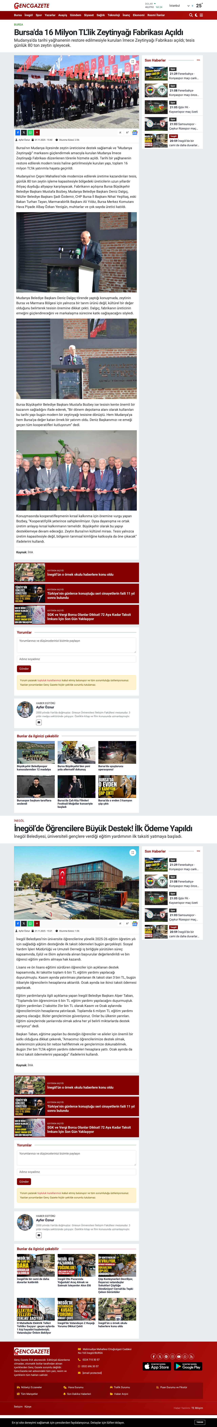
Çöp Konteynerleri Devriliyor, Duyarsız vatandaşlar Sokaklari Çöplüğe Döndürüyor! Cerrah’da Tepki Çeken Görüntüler (115, 1285)
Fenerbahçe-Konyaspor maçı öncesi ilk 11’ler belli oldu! (184, 93)
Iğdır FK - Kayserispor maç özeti (183, 109)
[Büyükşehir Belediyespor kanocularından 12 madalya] (36, 752)
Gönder (24, 668)
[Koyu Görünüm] (195, 15)
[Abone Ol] (135, 132)
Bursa (18, 15)
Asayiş (62, 15)
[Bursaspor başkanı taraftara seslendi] (36, 786)
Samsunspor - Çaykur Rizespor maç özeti (182, 126)
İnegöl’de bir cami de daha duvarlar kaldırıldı (183, 143)
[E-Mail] (39, 722)
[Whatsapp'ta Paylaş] (30, 132)
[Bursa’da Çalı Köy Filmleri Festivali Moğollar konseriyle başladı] (76, 786)
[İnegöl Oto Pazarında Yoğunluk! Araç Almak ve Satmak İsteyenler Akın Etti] (76, 1265)
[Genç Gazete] (32, 5)
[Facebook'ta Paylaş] (17, 132)
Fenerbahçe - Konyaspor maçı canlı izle (183, 76)
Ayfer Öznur (24, 140)
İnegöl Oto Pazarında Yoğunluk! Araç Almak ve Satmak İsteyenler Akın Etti (74, 1282)
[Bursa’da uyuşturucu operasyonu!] (117, 752)
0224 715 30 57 (91, 1359)
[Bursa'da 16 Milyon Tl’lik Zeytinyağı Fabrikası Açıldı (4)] (76, 470)
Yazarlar (50, 15)
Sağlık (101, 15)
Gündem (75, 15)
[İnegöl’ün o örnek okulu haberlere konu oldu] (117, 1309)
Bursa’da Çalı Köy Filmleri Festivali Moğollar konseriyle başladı (75, 803)
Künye (28, 1406)
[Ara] (191, 15)
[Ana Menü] (200, 15)
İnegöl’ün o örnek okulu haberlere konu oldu (112, 1324)
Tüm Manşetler (29, 1393)
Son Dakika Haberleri (79, 1393)
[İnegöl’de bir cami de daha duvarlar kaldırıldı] (36, 1265)
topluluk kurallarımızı (49, 680)
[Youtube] (179, 1356)
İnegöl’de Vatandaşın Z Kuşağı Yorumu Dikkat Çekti (76, 1324)
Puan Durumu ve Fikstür (173, 1387)
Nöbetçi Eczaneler (31, 1387)
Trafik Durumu (122, 1387)
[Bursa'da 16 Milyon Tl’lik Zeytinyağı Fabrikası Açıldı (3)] (76, 252)
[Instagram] (172, 1356)
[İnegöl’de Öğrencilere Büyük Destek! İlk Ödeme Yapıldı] (76, 882)
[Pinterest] (166, 1356)
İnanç (126, 15)
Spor (39, 15)
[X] (160, 1356)
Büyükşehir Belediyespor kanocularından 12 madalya (34, 768)
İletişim (18, 1406)
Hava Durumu (75, 1387)
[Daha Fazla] (37, 132)
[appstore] (157, 1366)
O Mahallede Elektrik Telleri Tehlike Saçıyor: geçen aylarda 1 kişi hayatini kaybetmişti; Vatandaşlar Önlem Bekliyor (36, 1327)
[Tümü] (198, 60)
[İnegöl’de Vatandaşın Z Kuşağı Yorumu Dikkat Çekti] (76, 1309)
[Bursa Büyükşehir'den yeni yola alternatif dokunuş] (76, 752)
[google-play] (188, 1366)
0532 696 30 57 (90, 1366)
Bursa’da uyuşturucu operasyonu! (110, 768)
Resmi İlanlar (156, 15)
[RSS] (191, 1356)
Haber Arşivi (121, 1393)
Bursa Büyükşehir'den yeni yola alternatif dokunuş (74, 768)
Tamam (199, 1422)
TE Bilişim (197, 1408)
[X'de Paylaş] (24, 132)
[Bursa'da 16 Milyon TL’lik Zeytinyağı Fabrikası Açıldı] (76, 91)
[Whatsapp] (185, 1356)
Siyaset (89, 15)
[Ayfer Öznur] (25, 709)
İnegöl (29, 15)
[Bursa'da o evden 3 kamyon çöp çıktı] (117, 786)
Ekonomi (139, 15)
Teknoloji (114, 15)
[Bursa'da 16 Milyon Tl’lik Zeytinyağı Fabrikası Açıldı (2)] (76, 359)
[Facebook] (153, 1356)
